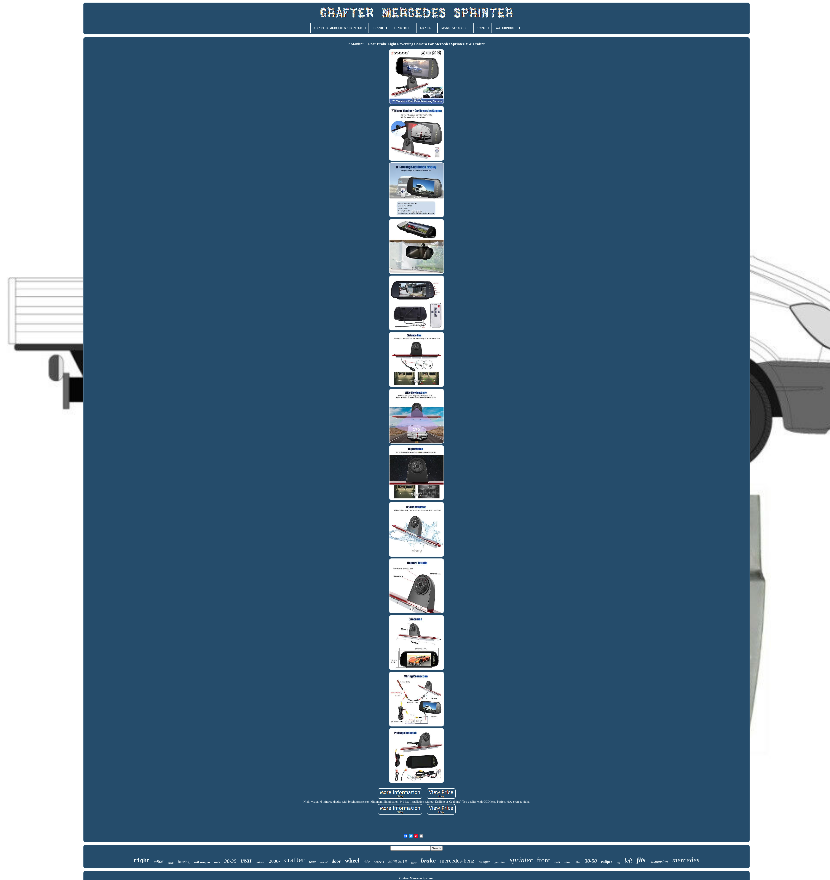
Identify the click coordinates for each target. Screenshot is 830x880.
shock (171, 862)
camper (484, 862)
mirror (261, 862)
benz (312, 862)
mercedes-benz (457, 861)
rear (246, 860)
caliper (606, 862)
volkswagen (202, 862)
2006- (274, 861)
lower (414, 862)
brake (428, 860)
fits (641, 860)
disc (578, 862)
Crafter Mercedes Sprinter (416, 878)
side (367, 861)
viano (567, 862)
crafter (294, 859)
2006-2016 (397, 861)
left (628, 860)
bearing (184, 861)
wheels (379, 862)
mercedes (685, 860)
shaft (557, 862)
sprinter (521, 860)
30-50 (591, 861)
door (336, 861)
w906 (158, 861)
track (217, 862)
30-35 (230, 861)
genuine (500, 862)
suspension (659, 861)
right (142, 861)
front (543, 860)
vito (618, 863)
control (323, 862)
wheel (352, 860)
